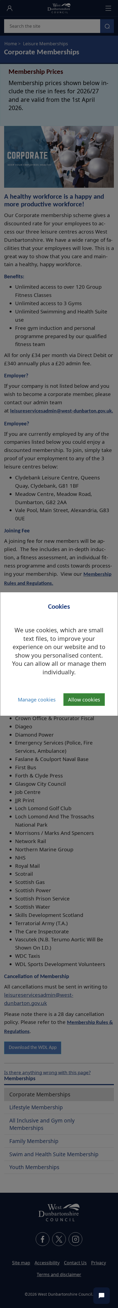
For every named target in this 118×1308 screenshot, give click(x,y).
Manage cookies (37, 699)
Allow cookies (84, 699)
